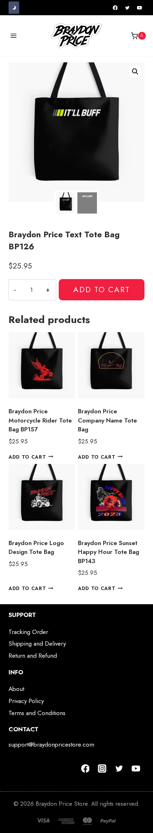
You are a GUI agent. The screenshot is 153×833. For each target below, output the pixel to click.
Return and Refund (33, 655)
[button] (135, 71)
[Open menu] (13, 35)
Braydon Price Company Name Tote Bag (107, 420)
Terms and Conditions (37, 713)
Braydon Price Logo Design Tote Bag (36, 547)
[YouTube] (139, 8)
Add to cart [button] (27, 456)
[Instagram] (102, 768)
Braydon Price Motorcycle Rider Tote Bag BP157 (40, 420)
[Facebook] (115, 8)
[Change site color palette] (14, 7)
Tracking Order (28, 632)
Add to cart (101, 289)
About (16, 689)
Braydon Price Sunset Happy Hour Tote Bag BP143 (108, 552)
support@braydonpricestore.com (51, 744)
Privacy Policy (26, 701)
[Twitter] (127, 8)
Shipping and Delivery (37, 643)
